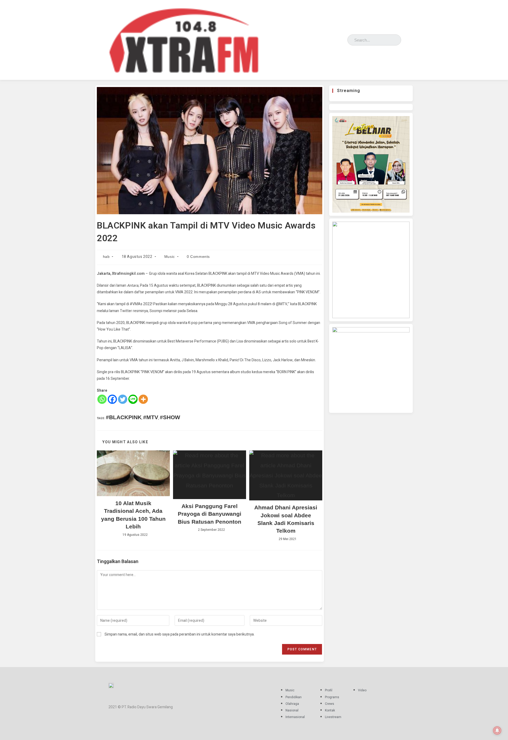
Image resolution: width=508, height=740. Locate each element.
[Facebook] (319, 39)
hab (106, 256)
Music (169, 256)
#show (170, 417)
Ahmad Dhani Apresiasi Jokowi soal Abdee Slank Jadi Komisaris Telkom (285, 519)
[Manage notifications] (497, 730)
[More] (143, 399)
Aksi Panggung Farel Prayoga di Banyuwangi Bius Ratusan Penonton (209, 514)
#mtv (150, 417)
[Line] (133, 399)
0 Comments (198, 256)
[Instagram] (326, 39)
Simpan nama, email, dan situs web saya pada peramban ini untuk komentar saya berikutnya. (180, 634)
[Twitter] (334, 39)
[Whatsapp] (102, 399)
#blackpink (124, 417)
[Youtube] (342, 39)
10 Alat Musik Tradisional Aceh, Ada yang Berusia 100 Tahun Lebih (133, 514)
